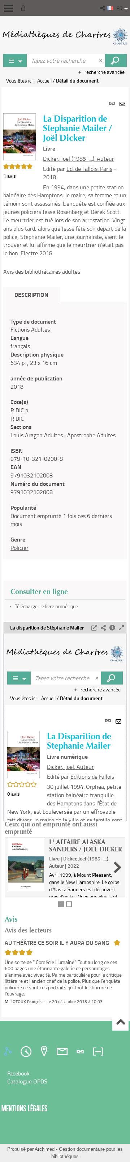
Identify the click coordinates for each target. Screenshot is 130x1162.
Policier (19, 548)
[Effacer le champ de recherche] (101, 60)
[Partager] (103, 628)
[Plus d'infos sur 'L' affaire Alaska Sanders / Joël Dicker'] (26, 865)
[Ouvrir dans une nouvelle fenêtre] (94, 628)
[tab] (9, 1051)
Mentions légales (24, 1108)
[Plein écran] (121, 628)
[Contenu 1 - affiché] (61, 904)
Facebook (18, 1073)
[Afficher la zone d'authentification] (24, 8)
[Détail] (112, 628)
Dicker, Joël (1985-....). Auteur (78, 159)
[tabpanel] (65, 552)
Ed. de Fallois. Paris (89, 169)
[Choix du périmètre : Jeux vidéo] (15, 60)
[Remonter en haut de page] (120, 1023)
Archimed (45, 1149)
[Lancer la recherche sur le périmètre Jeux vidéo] (116, 60)
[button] (103, 8)
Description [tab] (31, 294)
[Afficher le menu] (8, 8)
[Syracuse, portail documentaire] (65, 36)
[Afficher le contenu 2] (69, 904)
